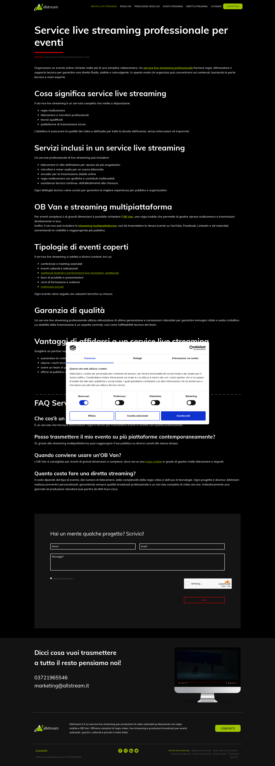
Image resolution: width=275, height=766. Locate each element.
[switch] (119, 402)
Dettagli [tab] (137, 358)
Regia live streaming (201, 750)
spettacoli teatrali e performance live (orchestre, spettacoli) (80, 273)
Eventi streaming (173, 6)
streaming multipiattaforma (97, 225)
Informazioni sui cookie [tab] (185, 358)
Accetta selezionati (137, 416)
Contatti (228, 728)
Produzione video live (147, 6)
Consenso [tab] (89, 358)
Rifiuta (91, 416)
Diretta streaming (197, 6)
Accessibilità (41, 750)
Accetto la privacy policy (63, 578)
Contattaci (232, 6)
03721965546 (51, 677)
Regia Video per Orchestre (225, 750)
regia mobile (153, 461)
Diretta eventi (219, 753)
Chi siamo (216, 6)
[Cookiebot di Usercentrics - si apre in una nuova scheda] (192, 347)
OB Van (128, 216)
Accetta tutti (183, 416)
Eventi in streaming (202, 753)
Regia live (125, 6)
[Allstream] (46, 7)
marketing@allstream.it (61, 685)
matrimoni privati (52, 287)
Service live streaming (104, 6)
